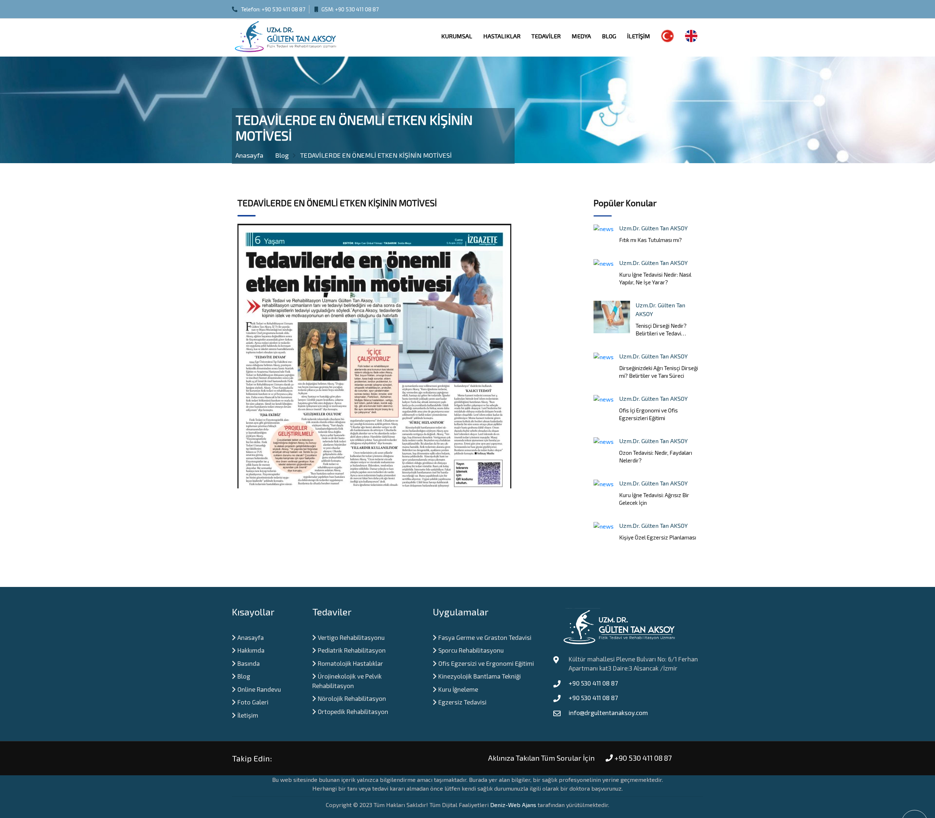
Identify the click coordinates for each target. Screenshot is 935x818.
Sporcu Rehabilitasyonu (470, 650)
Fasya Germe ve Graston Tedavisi (484, 637)
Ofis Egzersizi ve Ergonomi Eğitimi (485, 663)
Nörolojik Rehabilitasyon (351, 698)
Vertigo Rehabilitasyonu (350, 637)
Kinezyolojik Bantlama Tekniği (479, 676)
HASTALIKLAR (501, 35)
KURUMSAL (456, 35)
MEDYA (581, 35)
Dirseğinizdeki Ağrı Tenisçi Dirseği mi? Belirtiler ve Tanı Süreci (658, 372)
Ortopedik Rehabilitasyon (352, 711)
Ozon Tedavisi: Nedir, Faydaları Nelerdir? (655, 456)
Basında (248, 663)
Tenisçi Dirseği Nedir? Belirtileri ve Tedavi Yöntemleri (661, 329)
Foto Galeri (252, 702)
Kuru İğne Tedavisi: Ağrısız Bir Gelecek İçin (654, 499)
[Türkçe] (667, 38)
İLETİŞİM (638, 35)
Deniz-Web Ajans (513, 804)
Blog (243, 676)
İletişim (247, 715)
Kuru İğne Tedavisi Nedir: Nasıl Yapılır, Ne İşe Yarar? (655, 278)
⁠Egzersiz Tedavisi (461, 702)
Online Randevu (258, 689)
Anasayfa (250, 637)
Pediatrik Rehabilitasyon (351, 650)
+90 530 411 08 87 (283, 9)
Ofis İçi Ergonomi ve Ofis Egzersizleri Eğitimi (648, 414)
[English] (691, 38)
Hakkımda (250, 650)
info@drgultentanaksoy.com (608, 712)
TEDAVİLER (546, 35)
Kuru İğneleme (457, 689)
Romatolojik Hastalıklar (349, 663)
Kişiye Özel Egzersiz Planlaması (657, 537)
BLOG (609, 35)
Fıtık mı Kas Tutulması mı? (650, 240)
